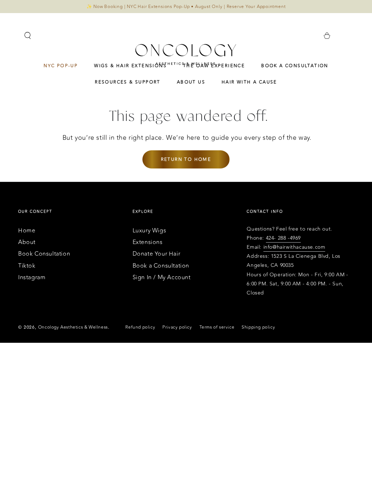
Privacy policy (177, 327)
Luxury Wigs (149, 230)
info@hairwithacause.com (294, 247)
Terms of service (217, 327)
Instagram (31, 277)
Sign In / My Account (162, 277)
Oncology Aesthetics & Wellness (73, 327)
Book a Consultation (161, 265)
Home (26, 230)
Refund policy (140, 327)
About (27, 242)
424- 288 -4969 (283, 238)
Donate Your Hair (157, 253)
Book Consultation (44, 253)
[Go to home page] (186, 54)
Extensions (148, 242)
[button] (27, 36)
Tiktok (27, 265)
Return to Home (186, 159)
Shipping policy (258, 327)
